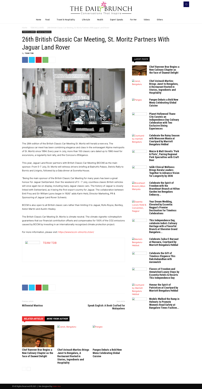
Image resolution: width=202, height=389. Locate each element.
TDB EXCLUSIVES (37, 27)
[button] (186, 4)
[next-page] (28, 369)
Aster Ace (57, 386)
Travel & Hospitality (44, 32)
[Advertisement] (73, 266)
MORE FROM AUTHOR (57, 318)
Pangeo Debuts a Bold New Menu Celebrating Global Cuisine (107, 353)
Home (24, 27)
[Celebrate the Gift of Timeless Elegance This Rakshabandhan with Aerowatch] (139, 257)
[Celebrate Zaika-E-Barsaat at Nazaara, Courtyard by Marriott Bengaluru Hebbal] (139, 243)
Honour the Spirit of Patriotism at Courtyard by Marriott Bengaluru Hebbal (163, 287)
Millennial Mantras (32, 305)
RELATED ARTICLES (33, 318)
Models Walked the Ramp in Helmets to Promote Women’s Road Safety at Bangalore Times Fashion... (164, 303)
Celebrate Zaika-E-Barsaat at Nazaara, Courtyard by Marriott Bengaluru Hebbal (163, 241)
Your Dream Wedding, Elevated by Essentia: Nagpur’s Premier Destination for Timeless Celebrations (162, 207)
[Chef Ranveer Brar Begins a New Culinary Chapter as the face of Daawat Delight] (38, 336)
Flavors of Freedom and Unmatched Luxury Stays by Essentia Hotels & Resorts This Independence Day (164, 273)
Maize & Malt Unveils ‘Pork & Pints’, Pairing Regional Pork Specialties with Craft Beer (164, 156)
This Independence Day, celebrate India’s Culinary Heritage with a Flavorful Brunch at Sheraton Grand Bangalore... (163, 226)
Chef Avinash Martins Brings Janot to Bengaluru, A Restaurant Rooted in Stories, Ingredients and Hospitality (73, 356)
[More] (52, 60)
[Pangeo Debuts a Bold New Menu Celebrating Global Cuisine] (109, 336)
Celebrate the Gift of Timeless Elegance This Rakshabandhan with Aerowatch (162, 258)
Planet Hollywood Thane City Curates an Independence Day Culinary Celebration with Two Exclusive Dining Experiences (164, 121)
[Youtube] (178, 4)
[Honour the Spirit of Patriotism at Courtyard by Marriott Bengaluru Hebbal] (139, 289)
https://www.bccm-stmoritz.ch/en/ (76, 232)
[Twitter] (32, 60)
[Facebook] (174, 4)
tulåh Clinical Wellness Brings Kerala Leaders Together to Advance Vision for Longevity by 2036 (164, 171)
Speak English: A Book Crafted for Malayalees (106, 307)
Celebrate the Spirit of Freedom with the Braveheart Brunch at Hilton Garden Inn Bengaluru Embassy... (164, 188)
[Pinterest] (39, 60)
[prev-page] (24, 369)
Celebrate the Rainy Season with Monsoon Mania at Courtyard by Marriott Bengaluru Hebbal (164, 140)
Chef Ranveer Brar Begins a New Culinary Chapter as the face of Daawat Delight (37, 353)
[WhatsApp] (45, 60)
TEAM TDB (29, 53)
